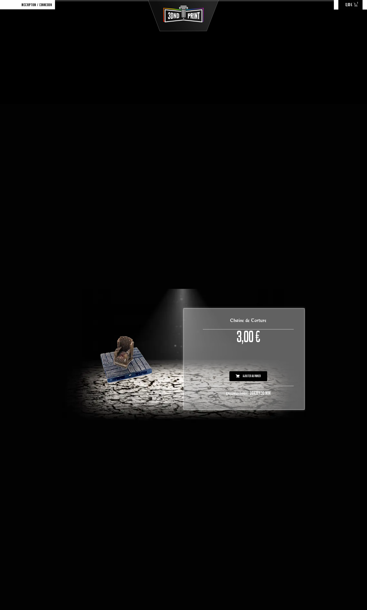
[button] (248, 376)
